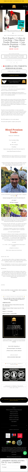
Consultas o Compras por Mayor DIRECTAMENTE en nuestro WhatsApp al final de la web (14, 387)
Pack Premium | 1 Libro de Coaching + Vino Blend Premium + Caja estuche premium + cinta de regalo (14, 56)
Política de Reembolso (14, 415)
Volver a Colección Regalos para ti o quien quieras (15, 400)
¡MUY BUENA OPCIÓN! (14, 53)
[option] (14, 2)
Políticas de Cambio (14, 411)
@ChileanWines (16, 103)
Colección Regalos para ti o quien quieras (15, 35)
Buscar (14, 407)
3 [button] (15, 33)
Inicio (5, 35)
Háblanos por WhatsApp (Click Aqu (14, 456)
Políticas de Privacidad (14, 419)
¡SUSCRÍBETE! (14, 425)
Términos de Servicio (14, 413)
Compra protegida (14, 429)
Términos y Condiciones (14, 417)
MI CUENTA (14, 421)
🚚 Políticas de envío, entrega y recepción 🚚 (14, 364)
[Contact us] (25, 453)
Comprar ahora (14, 75)
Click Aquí (14, 341)
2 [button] (14, 33)
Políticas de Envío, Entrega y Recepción (14, 409)
